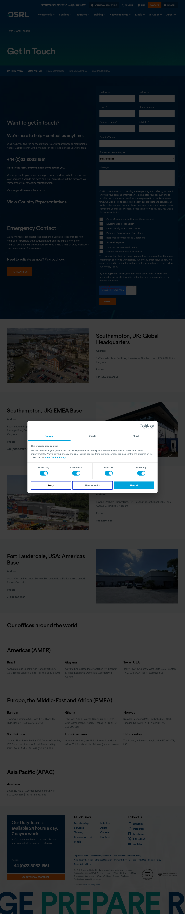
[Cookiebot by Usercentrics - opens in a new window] (141, 426)
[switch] (76, 473)
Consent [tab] (49, 436)
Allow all (134, 485)
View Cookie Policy (55, 457)
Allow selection (92, 485)
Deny (50, 485)
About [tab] (136, 436)
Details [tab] (92, 436)
